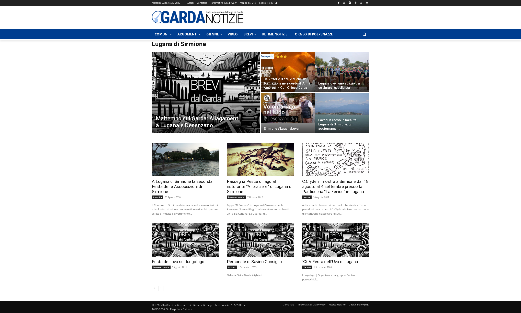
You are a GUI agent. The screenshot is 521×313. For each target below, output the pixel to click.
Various (231, 267)
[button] (364, 34)
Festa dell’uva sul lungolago (178, 261)
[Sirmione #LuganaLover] (288, 108)
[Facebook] (338, 3)
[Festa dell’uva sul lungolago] (185, 240)
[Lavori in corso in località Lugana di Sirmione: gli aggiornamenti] (342, 113)
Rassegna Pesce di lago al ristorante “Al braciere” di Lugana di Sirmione (259, 186)
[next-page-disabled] (160, 288)
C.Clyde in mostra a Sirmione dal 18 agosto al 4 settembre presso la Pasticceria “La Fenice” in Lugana (335, 186)
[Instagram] (344, 3)
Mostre (306, 197)
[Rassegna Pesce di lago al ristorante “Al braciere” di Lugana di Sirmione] (260, 159)
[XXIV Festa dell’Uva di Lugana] (335, 240)
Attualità (157, 197)
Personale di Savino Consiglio (254, 261)
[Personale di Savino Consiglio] (260, 240)
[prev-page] (154, 288)
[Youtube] (366, 3)
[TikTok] (355, 3)
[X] (361, 3)
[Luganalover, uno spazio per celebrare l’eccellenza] (342, 72)
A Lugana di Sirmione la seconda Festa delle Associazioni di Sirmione (182, 186)
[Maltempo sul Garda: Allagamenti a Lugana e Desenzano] (206, 99)
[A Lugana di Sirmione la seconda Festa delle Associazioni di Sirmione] (185, 159)
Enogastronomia (236, 197)
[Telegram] (350, 3)
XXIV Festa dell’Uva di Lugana (330, 261)
